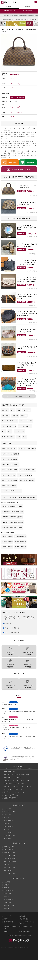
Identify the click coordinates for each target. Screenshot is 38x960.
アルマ (18, 410)
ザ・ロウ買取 (7, 838)
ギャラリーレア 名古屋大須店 (10, 464)
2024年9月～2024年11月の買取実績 (12, 522)
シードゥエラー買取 (9, 855)
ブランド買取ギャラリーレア (7, 15)
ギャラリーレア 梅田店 (8, 475)
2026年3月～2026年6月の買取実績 (12, 506)
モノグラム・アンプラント (9, 421)
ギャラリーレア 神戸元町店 (10, 480)
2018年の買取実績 (20, 547)
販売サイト (28, 6)
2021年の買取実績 (7, 541)
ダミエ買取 (27, 15)
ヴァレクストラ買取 (9, 835)
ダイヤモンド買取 (9, 905)
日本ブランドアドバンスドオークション (15, 792)
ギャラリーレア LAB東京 (17, 97)
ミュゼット (15, 415)
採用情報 (6, 919)
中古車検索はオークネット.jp (12, 777)
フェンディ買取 (8, 826)
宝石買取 (6, 908)
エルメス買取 (7, 809)
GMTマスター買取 (9, 847)
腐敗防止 (6, 931)
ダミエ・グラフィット (8, 436)
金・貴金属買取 (8, 899)
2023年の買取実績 (7, 536)
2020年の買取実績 (20, 541)
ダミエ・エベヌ (15, 108)
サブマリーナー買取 (9, 852)
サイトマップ (7, 916)
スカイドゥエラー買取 (10, 861)
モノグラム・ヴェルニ (25, 421)
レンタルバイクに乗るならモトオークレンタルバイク (19, 786)
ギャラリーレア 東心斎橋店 (28, 470)
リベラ (12, 112)
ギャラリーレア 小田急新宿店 (10, 454)
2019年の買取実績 (7, 547)
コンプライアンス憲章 (26, 926)
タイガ (25, 436)
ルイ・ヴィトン (15, 83)
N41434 (13, 116)
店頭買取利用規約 (25, 931)
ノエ (12, 410)
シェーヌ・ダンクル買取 (11, 858)
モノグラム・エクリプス (9, 426)
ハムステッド (5, 415)
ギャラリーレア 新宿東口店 (10, 459)
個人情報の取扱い (25, 919)
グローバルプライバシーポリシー (27, 922)
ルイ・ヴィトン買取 (19, 15)
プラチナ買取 (7, 902)
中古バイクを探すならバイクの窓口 (14, 783)
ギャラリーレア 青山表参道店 (27, 448)
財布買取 (6, 885)
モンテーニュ (26, 410)
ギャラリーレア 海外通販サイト (13, 789)
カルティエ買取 (8, 820)
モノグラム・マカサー (24, 426)
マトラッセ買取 (8, 870)
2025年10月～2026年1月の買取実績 (12, 511)
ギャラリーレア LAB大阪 (27, 480)
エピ (18, 436)
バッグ (12, 78)
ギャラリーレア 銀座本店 (9, 448)
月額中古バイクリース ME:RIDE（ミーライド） (18, 780)
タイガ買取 (7, 864)
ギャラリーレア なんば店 (24, 475)
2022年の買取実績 (20, 536)
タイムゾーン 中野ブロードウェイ (11, 491)
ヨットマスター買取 (9, 873)
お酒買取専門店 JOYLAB (11, 798)
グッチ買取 (7, 817)
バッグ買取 (17, 19)
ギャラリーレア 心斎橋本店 (10, 470)
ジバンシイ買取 (8, 832)
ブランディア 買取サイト (11, 795)
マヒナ (4, 431)
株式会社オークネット (10, 771)
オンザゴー (5, 410)
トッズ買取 (7, 829)
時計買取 (6, 888)
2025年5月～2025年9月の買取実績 (12, 517)
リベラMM (19, 112)
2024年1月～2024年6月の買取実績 (12, 527)
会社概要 (22, 916)
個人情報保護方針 (8, 922)
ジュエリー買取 (8, 890)
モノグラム (24, 415)
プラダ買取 (7, 823)
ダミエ (12, 87)
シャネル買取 (7, 815)
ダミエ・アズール (19, 431)
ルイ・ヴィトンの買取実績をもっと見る (18, 396)
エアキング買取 (8, 850)
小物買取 (6, 896)
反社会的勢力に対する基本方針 (11, 927)
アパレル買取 (7, 893)
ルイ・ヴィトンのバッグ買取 (27, 19)
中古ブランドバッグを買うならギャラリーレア (17, 774)
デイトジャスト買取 (9, 867)
